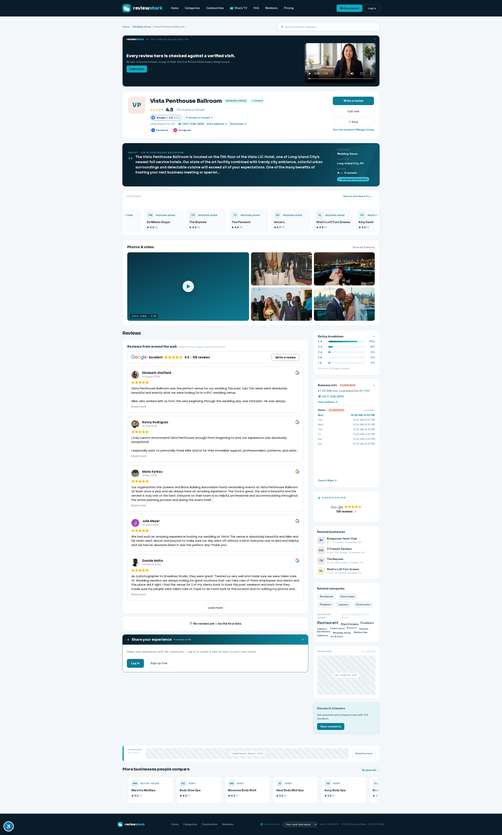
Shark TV (241, 8)
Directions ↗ (238, 123)
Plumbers (325, 604)
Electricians (347, 596)
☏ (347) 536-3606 (191, 123)
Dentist (363, 628)
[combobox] (331, 27)
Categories (192, 8)
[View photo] (281, 269)
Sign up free (158, 663)
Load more (215, 608)
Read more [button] (138, 407)
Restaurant (326, 596)
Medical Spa (360, 633)
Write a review (349, 8)
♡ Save (353, 122)
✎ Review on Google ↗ (199, 117)
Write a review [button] (285, 357)
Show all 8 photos (363, 247)
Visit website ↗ (217, 123)
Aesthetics (324, 632)
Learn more (137, 68)
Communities (215, 8)
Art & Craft (337, 635)
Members (271, 8)
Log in (372, 8)
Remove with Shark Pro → (358, 196)
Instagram (182, 130)
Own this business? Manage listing (353, 129)
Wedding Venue (142, 26)
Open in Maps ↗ (327, 480)
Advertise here (364, 753)
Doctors (352, 628)
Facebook (160, 130)
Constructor (363, 604)
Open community (330, 726)
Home (174, 8)
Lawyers (343, 604)
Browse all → (371, 770)
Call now (353, 111)
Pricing (289, 8)
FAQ (256, 8)
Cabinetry (322, 636)
